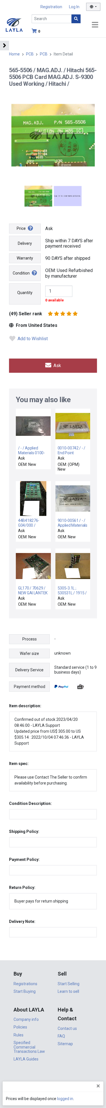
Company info (26, 1019)
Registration (51, 7)
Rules (18, 1035)
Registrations (25, 983)
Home (14, 54)
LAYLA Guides (26, 1059)
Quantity (25, 292)
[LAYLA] (14, 24)
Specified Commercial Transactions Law (29, 1047)
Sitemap (65, 1043)
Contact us (67, 1028)
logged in (65, 1098)
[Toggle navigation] (95, 25)
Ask (56, 365)
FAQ (61, 1036)
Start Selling (68, 983)
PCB (30, 54)
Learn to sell (68, 991)
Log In (74, 7)
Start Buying (25, 991)
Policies (20, 1027)
